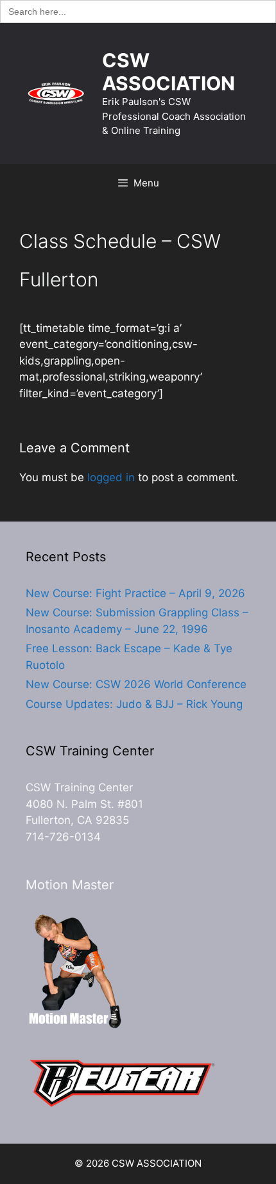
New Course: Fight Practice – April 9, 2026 (135, 593)
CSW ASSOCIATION (168, 72)
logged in (111, 477)
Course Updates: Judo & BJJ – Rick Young (134, 704)
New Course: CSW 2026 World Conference (136, 684)
